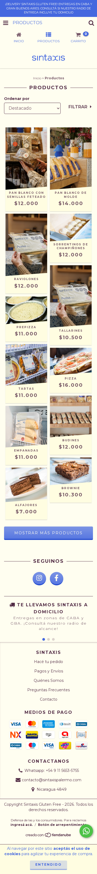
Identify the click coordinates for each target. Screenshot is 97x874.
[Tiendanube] (48, 836)
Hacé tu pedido (48, 661)
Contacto (48, 699)
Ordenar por (16, 98)
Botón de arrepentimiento (62, 825)
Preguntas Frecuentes (48, 689)
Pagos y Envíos (48, 671)
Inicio (37, 78)
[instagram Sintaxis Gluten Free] (39, 578)
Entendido (48, 864)
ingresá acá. (22, 825)
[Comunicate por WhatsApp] (86, 831)
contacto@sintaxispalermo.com (51, 780)
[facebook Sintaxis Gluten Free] (56, 578)
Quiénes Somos (49, 680)
